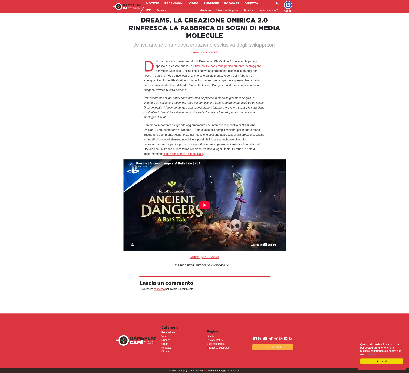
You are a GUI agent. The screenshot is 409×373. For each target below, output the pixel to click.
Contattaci (273, 347)
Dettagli (371, 354)
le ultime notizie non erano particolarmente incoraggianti (225, 66)
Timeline (249, 10)
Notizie (152, 3)
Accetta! (382, 361)
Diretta (251, 3)
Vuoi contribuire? (268, 10)
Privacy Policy (215, 340)
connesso (159, 289)
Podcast (231, 3)
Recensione (168, 332)
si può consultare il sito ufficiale (183, 153)
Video (194, 3)
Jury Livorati (211, 52)
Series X (161, 10)
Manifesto (205, 10)
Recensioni (174, 3)
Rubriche (211, 3)
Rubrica (165, 340)
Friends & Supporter (227, 10)
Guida (164, 344)
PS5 (148, 10)
